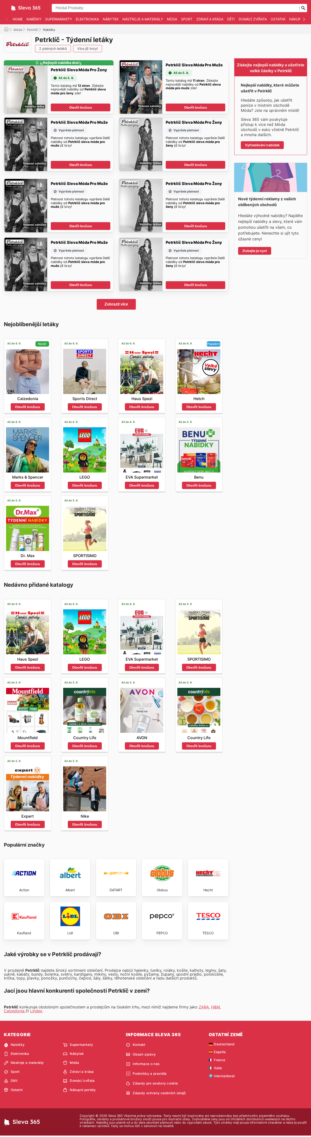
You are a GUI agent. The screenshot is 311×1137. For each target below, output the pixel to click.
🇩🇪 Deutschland (222, 1044)
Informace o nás (146, 1064)
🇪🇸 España (217, 1052)
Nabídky (33, 19)
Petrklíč (32, 30)
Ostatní (278, 19)
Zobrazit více (116, 304)
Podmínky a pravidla (149, 1074)
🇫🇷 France (217, 1060)
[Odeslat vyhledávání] (303, 8)
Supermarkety (58, 19)
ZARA (204, 1007)
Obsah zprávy (144, 1054)
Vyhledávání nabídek (262, 145)
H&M (215, 1007)
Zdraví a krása (209, 19)
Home (18, 19)
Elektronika (87, 19)
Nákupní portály (83, 1090)
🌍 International (222, 1076)
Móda (172, 19)
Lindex (36, 1010)
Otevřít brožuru (80, 107)
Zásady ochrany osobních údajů (159, 1093)
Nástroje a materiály (142, 19)
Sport (186, 19)
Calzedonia (15, 1010)
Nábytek (111, 19)
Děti (231, 19)
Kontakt (139, 1045)
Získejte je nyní (254, 251)
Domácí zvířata (253, 19)
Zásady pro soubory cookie (155, 1083)
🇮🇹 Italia (215, 1068)
